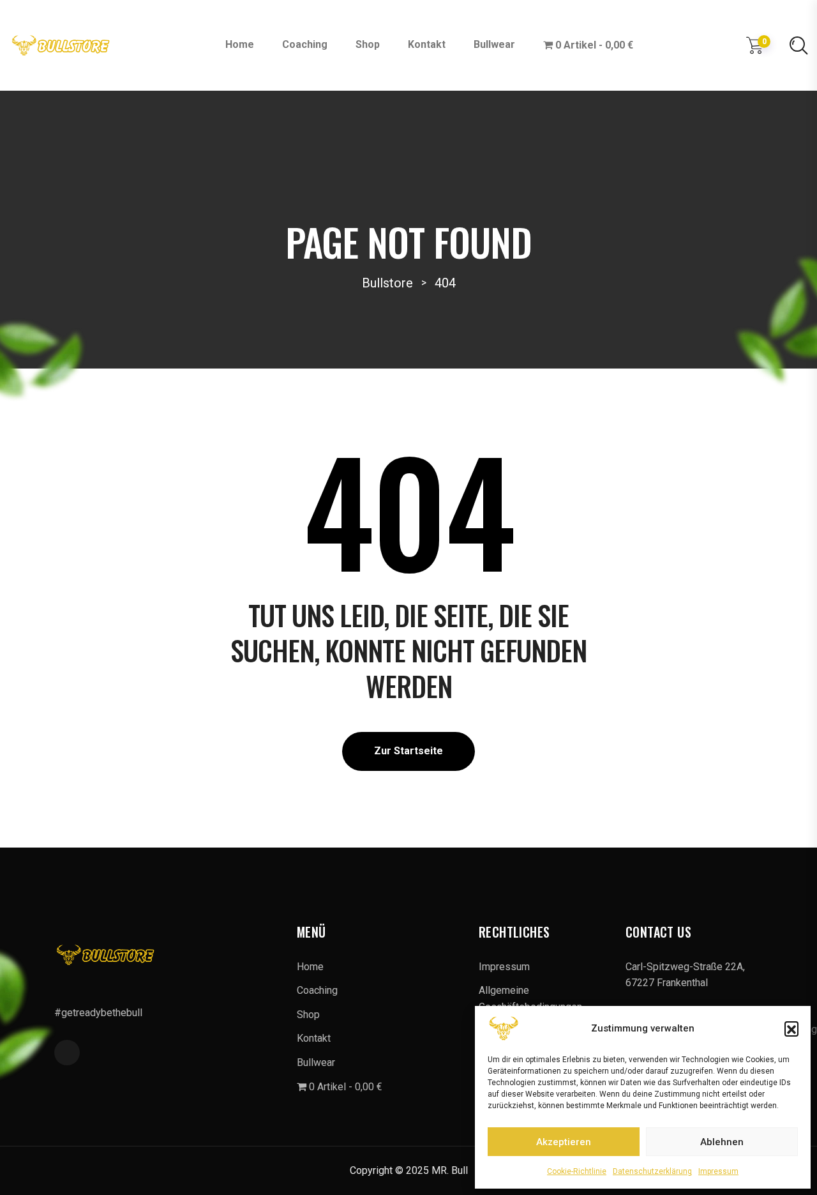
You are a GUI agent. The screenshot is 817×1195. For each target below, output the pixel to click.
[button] (791, 1028)
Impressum (718, 1171)
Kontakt (427, 44)
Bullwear (494, 44)
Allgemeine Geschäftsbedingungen (530, 998)
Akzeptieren (563, 1142)
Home (239, 44)
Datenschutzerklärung (652, 1171)
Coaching (304, 44)
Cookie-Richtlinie (576, 1171)
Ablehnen (722, 1142)
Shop (368, 44)
